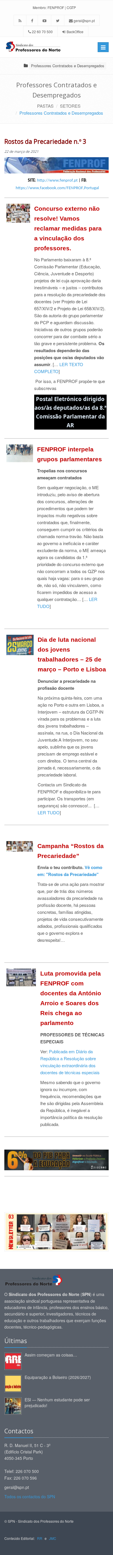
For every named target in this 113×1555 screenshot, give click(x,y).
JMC (52, 1538)
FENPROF (56, 7)
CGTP (71, 7)
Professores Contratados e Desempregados (67, 65)
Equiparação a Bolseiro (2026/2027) (58, 1377)
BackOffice (75, 31)
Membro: (40, 7)
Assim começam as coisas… (51, 1355)
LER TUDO (49, 812)
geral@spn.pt (84, 20)
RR (39, 1538)
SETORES (70, 106)
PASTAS (45, 106)
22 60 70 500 (42, 31)
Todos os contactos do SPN (29, 1496)
